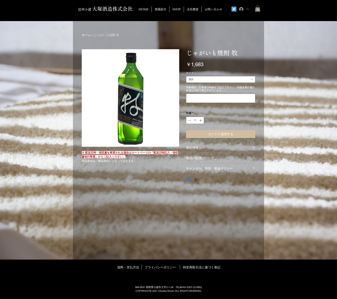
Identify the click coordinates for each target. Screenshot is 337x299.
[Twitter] (233, 9)
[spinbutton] (195, 120)
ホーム (86, 35)
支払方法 (133, 267)
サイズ (190, 72)
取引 (195, 267)
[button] (257, 8)
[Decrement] (189, 120)
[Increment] (201, 120)
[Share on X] (196, 179)
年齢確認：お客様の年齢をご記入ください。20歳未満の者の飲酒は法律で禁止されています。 (220, 89)
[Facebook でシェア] (188, 179)
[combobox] (220, 79)
